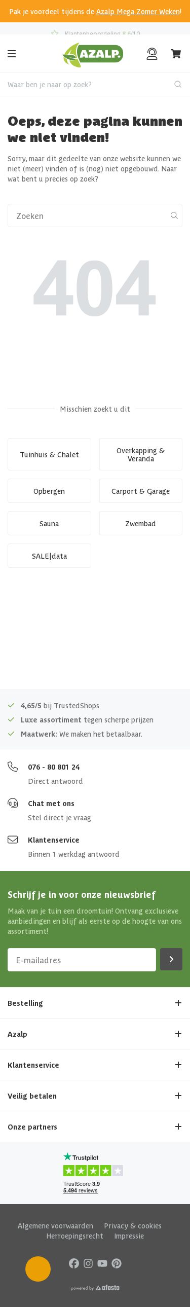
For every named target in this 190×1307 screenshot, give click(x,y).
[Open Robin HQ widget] (38, 1269)
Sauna (49, 523)
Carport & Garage (140, 490)
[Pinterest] (116, 1262)
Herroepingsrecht (74, 1235)
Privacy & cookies (133, 1225)
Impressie (129, 1235)
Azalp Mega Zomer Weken (138, 11)
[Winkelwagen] (176, 54)
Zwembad (140, 523)
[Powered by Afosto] (95, 1288)
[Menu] (12, 54)
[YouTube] (102, 1262)
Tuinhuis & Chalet (49, 454)
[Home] (93, 54)
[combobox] (95, 84)
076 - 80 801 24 (54, 766)
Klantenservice (54, 839)
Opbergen (49, 490)
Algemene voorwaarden (55, 1225)
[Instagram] (88, 1262)
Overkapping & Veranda (141, 454)
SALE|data (49, 555)
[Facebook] (74, 1262)
